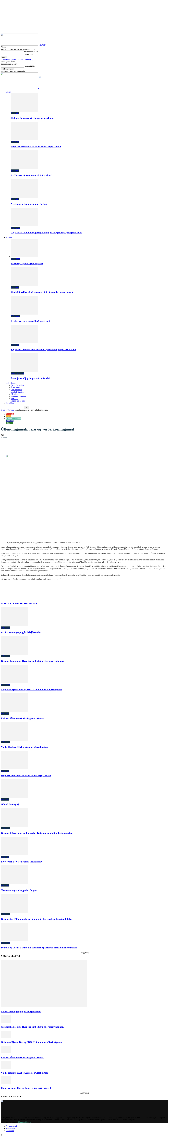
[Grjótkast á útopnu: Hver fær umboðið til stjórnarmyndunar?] (14, 654)
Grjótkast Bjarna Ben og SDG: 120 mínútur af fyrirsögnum (31, 689)
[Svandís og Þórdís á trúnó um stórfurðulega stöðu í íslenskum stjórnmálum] (14, 941)
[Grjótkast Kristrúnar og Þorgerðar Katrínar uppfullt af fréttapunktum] (14, 826)
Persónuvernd (11, 1126)
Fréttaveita (15, 113)
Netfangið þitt (29, 66)
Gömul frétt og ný (10, 804)
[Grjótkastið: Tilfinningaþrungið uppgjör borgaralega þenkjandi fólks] (24, 226)
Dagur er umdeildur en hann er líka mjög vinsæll (36, 146)
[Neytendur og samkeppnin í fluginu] (24, 197)
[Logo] (20, 88)
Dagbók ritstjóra (17, 392)
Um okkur (10, 403)
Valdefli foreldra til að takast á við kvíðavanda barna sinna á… (43, 292)
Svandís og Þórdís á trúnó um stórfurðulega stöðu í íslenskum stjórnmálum (39, 947)
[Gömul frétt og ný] (14, 797)
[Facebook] (22, 447)
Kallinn (4, 437)
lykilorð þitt (28, 54)
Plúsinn (9, 237)
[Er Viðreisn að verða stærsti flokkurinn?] (24, 168)
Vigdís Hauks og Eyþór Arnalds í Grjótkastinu (24, 747)
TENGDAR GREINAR (11, 603)
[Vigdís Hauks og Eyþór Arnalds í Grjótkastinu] (14, 740)
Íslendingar (15, 394)
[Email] (58, 447)
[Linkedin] (40, 447)
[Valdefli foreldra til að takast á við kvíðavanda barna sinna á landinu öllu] (24, 285)
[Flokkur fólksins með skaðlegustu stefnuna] (24, 111)
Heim (3, 410)
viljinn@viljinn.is (24, 1122)
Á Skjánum (15, 228)
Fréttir (8, 92)
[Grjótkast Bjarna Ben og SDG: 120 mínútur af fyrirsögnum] (14, 682)
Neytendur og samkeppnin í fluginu (29, 204)
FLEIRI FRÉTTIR (29, 603)
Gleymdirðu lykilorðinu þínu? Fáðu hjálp (17, 59)
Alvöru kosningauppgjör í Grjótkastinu (21, 632)
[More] (76, 447)
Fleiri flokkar (11, 383)
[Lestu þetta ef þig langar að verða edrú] (24, 371)
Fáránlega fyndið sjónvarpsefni (27, 263)
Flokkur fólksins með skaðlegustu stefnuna (32, 118)
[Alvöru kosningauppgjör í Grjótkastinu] (14, 625)
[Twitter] (31, 447)
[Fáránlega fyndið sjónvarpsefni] (24, 256)
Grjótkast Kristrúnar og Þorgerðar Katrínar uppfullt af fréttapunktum (37, 833)
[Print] (67, 447)
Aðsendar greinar (17, 373)
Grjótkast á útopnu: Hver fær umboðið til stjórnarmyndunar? (32, 661)
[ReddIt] (49, 447)
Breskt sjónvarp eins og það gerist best (30, 321)
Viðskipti (14, 399)
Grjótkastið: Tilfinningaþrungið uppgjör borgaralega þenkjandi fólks (46, 232)
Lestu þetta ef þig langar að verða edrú (30, 378)
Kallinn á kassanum (18, 396)
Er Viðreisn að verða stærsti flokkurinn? (31, 175)
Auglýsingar (11, 1128)
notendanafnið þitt (31, 52)
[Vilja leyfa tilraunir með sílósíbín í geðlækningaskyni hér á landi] (24, 343)
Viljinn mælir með (18, 401)
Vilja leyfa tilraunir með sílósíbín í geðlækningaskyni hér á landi (43, 349)
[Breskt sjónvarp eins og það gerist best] (24, 314)
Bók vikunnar (16, 390)
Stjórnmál (9, 421)
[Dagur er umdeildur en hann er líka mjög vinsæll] (24, 140)
